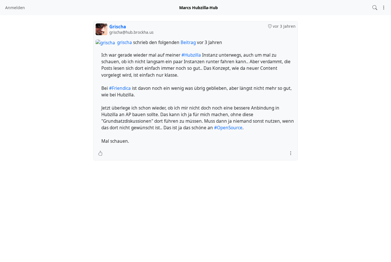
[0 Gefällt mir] (100, 153)
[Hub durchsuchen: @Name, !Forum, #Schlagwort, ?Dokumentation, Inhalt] (374, 7)
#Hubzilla (191, 55)
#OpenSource (228, 128)
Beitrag (188, 42)
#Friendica (120, 88)
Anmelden (15, 7)
